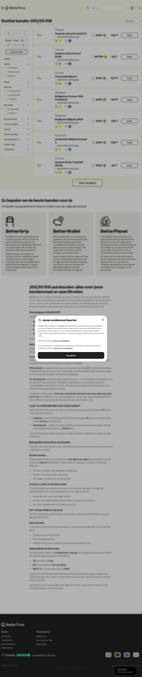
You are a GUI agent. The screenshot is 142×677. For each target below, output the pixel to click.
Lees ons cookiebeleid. (61, 341)
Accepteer (71, 355)
